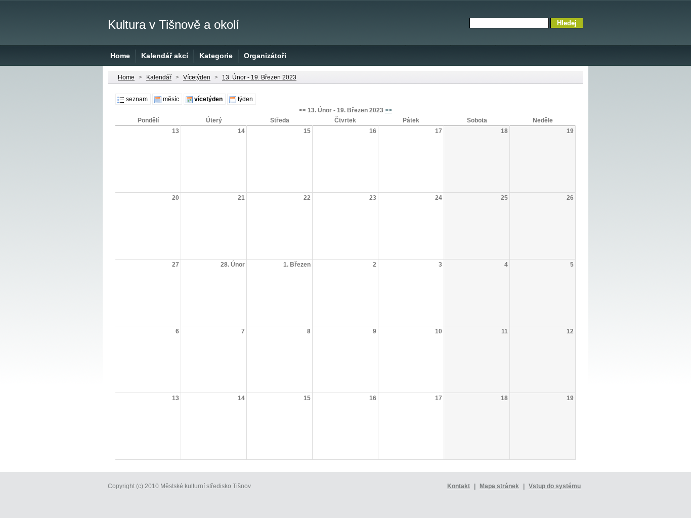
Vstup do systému (555, 486)
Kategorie (216, 56)
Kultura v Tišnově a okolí (173, 24)
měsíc (171, 99)
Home (120, 56)
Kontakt (458, 486)
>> (388, 110)
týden (245, 99)
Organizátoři (265, 56)
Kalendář (158, 77)
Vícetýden (196, 77)
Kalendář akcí (164, 56)
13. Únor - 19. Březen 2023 (259, 77)
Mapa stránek (499, 486)
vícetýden (208, 99)
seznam (137, 99)
